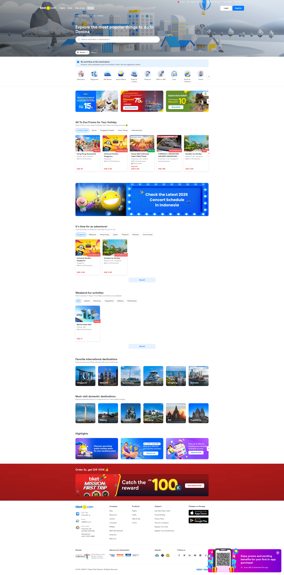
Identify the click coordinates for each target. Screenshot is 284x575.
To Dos (134, 523)
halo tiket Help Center (162, 511)
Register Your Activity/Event (164, 531)
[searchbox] (119, 39)
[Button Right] (208, 76)
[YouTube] (195, 555)
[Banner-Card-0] (142, 199)
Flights (134, 511)
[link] (226, 8)
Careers (112, 519)
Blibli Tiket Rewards (214, 2)
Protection (112, 535)
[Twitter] (184, 555)
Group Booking (160, 515)
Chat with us (85, 515)
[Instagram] (200, 555)
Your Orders (227, 2)
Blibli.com (112, 539)
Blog (111, 511)
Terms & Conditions (162, 523)
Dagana (93, 16)
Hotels (134, 515)
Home (77, 16)
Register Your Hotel (161, 527)
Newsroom (113, 515)
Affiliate (112, 527)
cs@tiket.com (86, 522)
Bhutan (84, 16)
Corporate (112, 523)
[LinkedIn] (189, 555)
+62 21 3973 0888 (88, 536)
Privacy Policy (159, 519)
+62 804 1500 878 (88, 531)
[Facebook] (179, 555)
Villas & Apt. (136, 519)
